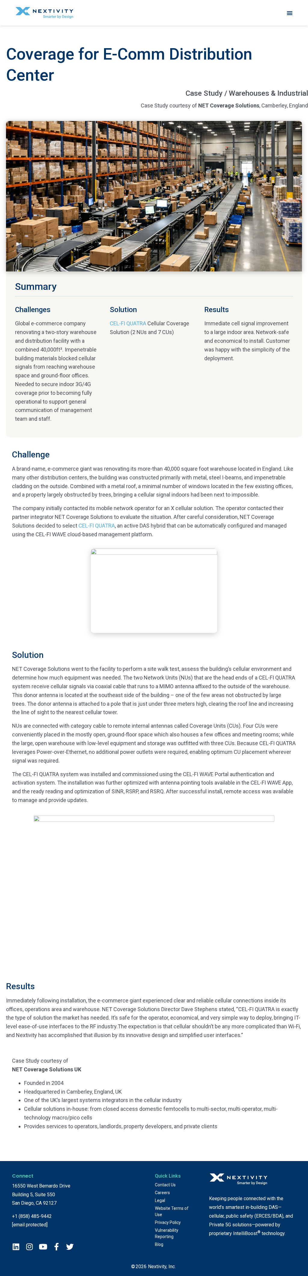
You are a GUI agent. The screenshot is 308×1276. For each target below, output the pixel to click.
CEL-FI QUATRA (128, 323)
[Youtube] (43, 1246)
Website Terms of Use (172, 1211)
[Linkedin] (16, 1246)
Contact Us (165, 1184)
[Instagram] (29, 1246)
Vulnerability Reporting (166, 1233)
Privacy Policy (168, 1222)
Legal (160, 1200)
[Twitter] (70, 1246)
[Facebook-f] (56, 1246)
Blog (159, 1244)
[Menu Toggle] (290, 13)
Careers (162, 1192)
